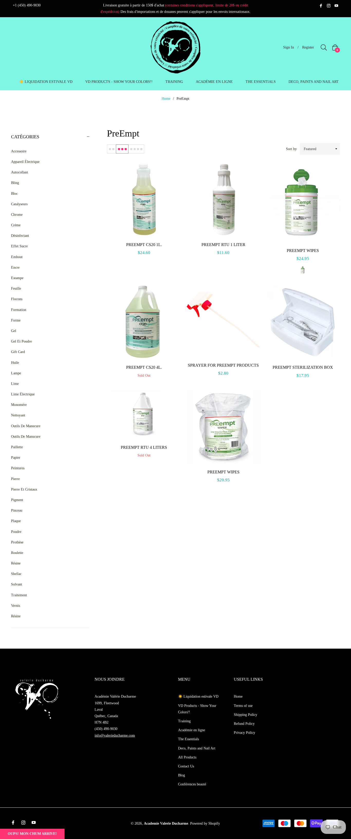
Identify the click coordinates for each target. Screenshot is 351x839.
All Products (187, 757)
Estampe (17, 278)
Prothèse (17, 542)
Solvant (16, 584)
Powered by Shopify (205, 823)
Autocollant (19, 172)
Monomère (19, 405)
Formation (18, 310)
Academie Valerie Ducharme (166, 823)
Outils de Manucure (25, 426)
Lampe (16, 373)
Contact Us (186, 766)
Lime (15, 384)
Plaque (16, 521)
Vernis (15, 606)
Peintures (17, 468)
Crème (16, 225)
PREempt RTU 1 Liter (223, 244)
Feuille (16, 288)
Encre (15, 267)
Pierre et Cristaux (24, 489)
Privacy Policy (244, 733)
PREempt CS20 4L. (144, 367)
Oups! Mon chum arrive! (32, 834)
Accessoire (18, 151)
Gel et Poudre (21, 341)
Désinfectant (20, 236)
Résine (16, 563)
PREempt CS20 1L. (144, 244)
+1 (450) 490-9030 (27, 5)
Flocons (16, 299)
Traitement (19, 595)
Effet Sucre (19, 246)
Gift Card (18, 352)
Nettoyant (18, 415)
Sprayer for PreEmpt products (223, 365)
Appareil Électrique (25, 162)
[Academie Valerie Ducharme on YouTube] (336, 5)
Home (166, 99)
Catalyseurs (19, 204)
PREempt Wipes (303, 250)
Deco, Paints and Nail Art (196, 748)
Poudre (16, 532)
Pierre (15, 479)
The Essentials (188, 739)
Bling (15, 183)
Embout (17, 257)
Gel (13, 331)
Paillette (17, 447)
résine (16, 616)
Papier (15, 458)
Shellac (16, 574)
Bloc (14, 194)
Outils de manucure (25, 436)
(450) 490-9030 (106, 729)
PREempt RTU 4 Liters (144, 447)
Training (184, 721)
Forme (16, 320)
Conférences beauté (192, 784)
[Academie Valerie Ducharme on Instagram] (328, 5)
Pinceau (16, 510)
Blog (181, 775)
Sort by (291, 149)
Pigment (17, 500)
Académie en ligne (191, 730)
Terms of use (243, 706)
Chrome (17, 215)
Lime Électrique (23, 394)
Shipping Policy (245, 715)
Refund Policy (244, 724)
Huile (15, 363)
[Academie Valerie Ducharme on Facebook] (321, 5)
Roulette (17, 553)
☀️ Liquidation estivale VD (198, 696)
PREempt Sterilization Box (303, 367)
